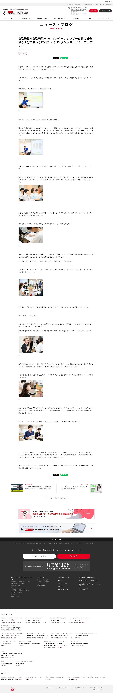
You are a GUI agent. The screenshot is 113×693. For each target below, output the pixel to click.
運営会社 (48, 688)
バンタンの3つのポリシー (62, 688)
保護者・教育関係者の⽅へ (74, 4)
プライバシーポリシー (95, 688)
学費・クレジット (62, 583)
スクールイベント (15, 587)
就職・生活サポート (63, 577)
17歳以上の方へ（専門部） (92, 4)
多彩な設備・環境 (15, 585)
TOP (12, 543)
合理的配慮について (79, 688)
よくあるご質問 (107, 4)
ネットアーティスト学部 (43, 581)
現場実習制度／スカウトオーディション (21, 581)
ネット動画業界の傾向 (16, 592)
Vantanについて (15, 596)
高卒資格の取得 (41, 585)
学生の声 (13, 594)
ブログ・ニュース (63, 589)
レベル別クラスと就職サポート (19, 589)
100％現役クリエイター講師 (18, 583)
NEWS (21, 35)
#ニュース (23, 53)
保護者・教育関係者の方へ (86, 577)
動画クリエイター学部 (42, 580)
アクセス (60, 586)
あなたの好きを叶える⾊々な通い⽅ (20, 590)
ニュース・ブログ (20, 543)
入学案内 (60, 580)
